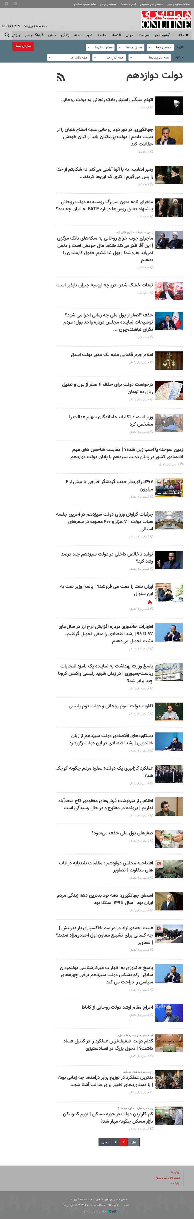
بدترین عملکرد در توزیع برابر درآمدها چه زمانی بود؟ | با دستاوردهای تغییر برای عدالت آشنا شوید (105, 1081)
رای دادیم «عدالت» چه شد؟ (138, 1072)
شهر (89, 35)
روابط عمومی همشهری (85, 4)
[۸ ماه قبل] (169, 135)
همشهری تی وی (108, 4)
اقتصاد (116, 35)
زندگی (65, 35)
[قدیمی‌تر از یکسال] (169, 360)
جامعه (102, 35)
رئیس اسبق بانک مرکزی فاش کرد (135, 232)
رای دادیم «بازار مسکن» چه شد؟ (135, 1108)
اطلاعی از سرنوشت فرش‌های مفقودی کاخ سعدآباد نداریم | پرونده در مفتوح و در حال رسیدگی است (105, 804)
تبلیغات (175, 1183)
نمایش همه (23, 46)
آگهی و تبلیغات (128, 4)
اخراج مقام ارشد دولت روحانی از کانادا (117, 1007)
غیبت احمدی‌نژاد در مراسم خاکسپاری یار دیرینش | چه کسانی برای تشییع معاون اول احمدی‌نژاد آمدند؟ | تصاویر (104, 935)
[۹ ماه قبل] (169, 175)
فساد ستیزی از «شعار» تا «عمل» (135, 1035)
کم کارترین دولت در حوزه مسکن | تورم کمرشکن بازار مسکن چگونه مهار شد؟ (108, 1118)
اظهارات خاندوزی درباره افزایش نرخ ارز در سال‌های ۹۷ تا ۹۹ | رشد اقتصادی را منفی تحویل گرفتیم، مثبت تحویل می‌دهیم (106, 634)
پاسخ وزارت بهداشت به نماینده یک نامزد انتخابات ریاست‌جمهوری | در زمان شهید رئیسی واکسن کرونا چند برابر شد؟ (105, 674)
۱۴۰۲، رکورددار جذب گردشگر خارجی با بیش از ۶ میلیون (109, 485)
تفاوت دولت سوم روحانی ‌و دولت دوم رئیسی (111, 706)
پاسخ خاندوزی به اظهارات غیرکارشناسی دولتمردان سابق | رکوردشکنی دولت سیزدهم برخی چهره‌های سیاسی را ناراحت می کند (106, 975)
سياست (144, 35)
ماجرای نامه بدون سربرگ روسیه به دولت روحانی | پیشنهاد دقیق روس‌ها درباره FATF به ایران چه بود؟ (104, 205)
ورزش (16, 35)
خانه (181, 35)
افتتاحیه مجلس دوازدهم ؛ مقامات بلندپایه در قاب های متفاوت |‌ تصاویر (106, 867)
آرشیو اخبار (162, 35)
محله (77, 35)
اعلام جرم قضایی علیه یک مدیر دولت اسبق (112, 355)
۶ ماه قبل (143, 107)
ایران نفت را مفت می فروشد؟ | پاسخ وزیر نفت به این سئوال (106, 590)
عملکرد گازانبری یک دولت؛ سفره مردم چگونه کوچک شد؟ (104, 772)
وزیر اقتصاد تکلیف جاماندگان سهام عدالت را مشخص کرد (111, 421)
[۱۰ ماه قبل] (169, 207)
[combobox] (160, 47)
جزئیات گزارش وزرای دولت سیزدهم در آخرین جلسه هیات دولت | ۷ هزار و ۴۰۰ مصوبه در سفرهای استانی (104, 522)
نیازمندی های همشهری (151, 4)
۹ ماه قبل (143, 184)
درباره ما (175, 1172)
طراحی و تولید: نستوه (95, 1211)
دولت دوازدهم (154, 75)
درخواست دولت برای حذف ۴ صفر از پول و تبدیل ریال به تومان (107, 388)
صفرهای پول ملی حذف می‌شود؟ (122, 833)
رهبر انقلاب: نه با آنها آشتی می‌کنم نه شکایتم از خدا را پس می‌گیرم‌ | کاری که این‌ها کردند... (104, 173)
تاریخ (180, 47)
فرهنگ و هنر (34, 35)
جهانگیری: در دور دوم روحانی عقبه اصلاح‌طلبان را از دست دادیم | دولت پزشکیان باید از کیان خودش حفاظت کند (105, 137)
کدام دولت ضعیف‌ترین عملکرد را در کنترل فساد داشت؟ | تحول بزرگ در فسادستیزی (108, 1045)
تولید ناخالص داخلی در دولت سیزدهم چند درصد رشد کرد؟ (107, 558)
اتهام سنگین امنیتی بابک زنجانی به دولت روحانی (107, 100)
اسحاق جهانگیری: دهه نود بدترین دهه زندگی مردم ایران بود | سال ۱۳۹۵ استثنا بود (105, 899)
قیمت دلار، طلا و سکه (168, 1178)
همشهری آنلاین (163, 20)
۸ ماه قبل (143, 152)
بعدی (105, 1142)
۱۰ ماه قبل (143, 217)
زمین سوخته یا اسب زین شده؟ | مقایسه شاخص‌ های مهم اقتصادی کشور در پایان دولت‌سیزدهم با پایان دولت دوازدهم (126, 453)
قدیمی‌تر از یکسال (139, 362)
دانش (52, 35)
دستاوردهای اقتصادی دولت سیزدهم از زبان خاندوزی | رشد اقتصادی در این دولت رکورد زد (111, 739)
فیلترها (178, 57)
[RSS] (61, 77)
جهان (129, 35)
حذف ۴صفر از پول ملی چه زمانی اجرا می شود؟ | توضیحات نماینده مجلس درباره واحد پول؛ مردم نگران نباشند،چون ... (107, 323)
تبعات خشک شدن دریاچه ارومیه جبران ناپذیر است (104, 285)
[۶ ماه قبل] (169, 105)
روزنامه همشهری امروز (178, 4)
